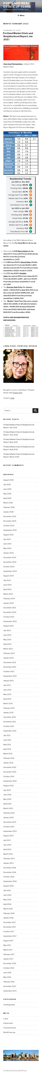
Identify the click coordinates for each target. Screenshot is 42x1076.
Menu (22, 15)
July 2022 (7, 685)
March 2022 (8, 704)
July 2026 (7, 485)
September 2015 (10, 991)
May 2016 (7, 977)
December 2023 (9, 608)
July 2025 (7, 539)
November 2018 (9, 872)
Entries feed (8, 1023)
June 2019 (7, 845)
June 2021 (7, 740)
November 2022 (9, 667)
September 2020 (10, 781)
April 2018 (7, 904)
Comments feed (9, 1028)
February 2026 (9, 507)
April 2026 (7, 498)
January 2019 (8, 863)
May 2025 (7, 548)
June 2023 (7, 635)
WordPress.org (9, 1032)
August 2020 (8, 786)
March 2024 (8, 594)
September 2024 (10, 571)
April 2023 (7, 644)
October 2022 (8, 672)
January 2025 (8, 553)
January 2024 (8, 603)
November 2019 (9, 822)
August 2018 (8, 886)
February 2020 (9, 813)
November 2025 (9, 521)
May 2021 (7, 745)
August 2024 (8, 576)
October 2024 (8, 567)
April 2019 (7, 849)
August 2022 (8, 681)
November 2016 (9, 963)
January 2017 (8, 959)
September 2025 (10, 530)
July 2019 (7, 840)
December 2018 (9, 868)
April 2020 (7, 804)
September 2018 (10, 881)
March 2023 (8, 649)
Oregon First (17, 393)
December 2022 (9, 662)
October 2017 (8, 932)
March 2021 (8, 754)
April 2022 (7, 699)
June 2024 (7, 585)
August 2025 (8, 535)
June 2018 (7, 895)
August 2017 (8, 941)
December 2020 (9, 767)
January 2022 (8, 713)
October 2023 (8, 617)
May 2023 (7, 640)
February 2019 (9, 859)
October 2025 (8, 526)
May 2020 (7, 799)
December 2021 (9, 717)
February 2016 (9, 982)
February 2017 (8, 954)
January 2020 (8, 818)
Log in (5, 1019)
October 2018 (8, 877)
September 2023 (10, 621)
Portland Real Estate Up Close (17, 5)
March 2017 (8, 950)
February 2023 (9, 653)
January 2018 (8, 918)
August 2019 (8, 836)
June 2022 (7, 690)
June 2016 (7, 973)
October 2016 (8, 968)
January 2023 (8, 658)
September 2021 (9, 731)
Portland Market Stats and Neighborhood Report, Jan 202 (18, 36)
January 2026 (8, 512)
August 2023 (8, 626)
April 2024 (7, 589)
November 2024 (9, 562)
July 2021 (7, 735)
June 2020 (7, 795)
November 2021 (9, 722)
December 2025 (9, 516)
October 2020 (8, 776)
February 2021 (8, 758)
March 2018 (8, 909)
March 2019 (8, 854)
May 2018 (7, 900)
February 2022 (9, 708)
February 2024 (9, 599)
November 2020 (9, 772)
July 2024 (7, 580)
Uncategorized (9, 1005)
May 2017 (7, 945)
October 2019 (8, 827)
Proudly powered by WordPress (15, 1071)
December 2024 (9, 558)
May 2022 (7, 694)
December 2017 (9, 922)
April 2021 (7, 749)
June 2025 (7, 544)
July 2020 (7, 790)
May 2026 (7, 494)
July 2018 (7, 890)
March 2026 (8, 503)
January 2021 (8, 763)
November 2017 (9, 927)
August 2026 (8, 480)
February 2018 (9, 913)
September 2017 (9, 936)
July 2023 (7, 630)
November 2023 (9, 612)
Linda (12, 398)
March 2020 (8, 808)
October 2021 (8, 726)
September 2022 (10, 676)
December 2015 (9, 986)
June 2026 (7, 489)
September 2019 (10, 831)
